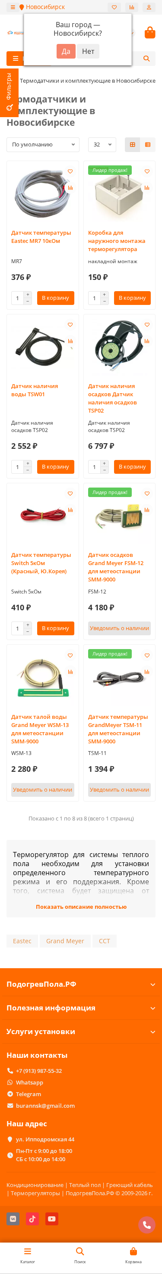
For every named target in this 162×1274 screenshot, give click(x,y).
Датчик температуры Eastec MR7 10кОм (41, 237)
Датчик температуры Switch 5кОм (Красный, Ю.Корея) (41, 563)
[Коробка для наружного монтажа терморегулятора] (119, 193)
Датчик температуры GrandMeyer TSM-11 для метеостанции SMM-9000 (118, 729)
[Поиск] (146, 58)
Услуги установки (40, 1031)
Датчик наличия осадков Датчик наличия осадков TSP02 (112, 398)
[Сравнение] (131, 7)
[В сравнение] (70, 188)
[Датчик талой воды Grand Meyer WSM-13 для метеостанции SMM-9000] (42, 677)
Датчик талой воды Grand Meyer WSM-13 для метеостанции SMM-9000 (40, 729)
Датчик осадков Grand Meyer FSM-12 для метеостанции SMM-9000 (115, 567)
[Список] (148, 144)
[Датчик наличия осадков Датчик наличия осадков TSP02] (119, 347)
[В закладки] (70, 171)
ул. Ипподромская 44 (45, 1139)
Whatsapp (29, 1082)
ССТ (104, 941)
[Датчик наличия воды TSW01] (42, 347)
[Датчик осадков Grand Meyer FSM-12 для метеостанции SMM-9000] (119, 516)
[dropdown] (12, 7)
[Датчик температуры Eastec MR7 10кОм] (42, 193)
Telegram (28, 1094)
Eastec (22, 941)
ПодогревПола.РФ (41, 984)
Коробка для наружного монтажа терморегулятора (117, 241)
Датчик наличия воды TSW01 (34, 390)
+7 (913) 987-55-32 (39, 1071)
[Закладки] (114, 7)
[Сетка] (132, 144)
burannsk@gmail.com (45, 1105)
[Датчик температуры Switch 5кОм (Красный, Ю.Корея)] (42, 516)
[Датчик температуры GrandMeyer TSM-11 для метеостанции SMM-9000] (119, 677)
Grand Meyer (65, 941)
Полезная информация (50, 1008)
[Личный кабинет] (149, 7)
